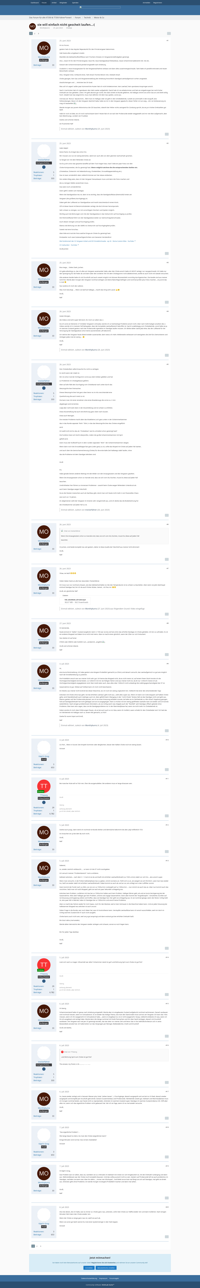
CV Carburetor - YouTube (68, 245)
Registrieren (157, 3)
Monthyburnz (45, 28)
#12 (167, 825)
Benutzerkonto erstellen (106, 1268)
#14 (167, 957)
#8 (168, 623)
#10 (167, 740)
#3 (168, 262)
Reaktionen (39, 172)
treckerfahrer (91, 510)
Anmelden (146, 3)
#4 (168, 311)
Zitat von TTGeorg (70, 1052)
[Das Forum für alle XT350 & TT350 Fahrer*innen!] (100, 10)
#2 (168, 143)
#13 (167, 861)
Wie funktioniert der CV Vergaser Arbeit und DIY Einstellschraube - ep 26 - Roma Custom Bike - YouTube (96, 241)
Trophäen (38, 175)
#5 (168, 364)
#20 (167, 1207)
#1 (168, 40)
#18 (167, 1127)
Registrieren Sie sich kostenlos (103, 1263)
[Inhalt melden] (167, 134)
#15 (167, 1003)
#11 (167, 779)
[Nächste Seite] (42, 33)
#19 (167, 1166)
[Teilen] (169, 33)
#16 (167, 1045)
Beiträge (37, 65)
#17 (167, 1091)
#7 (168, 568)
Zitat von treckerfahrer (72, 531)
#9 (168, 663)
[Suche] (167, 2)
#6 (168, 524)
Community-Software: (100, 1285)
